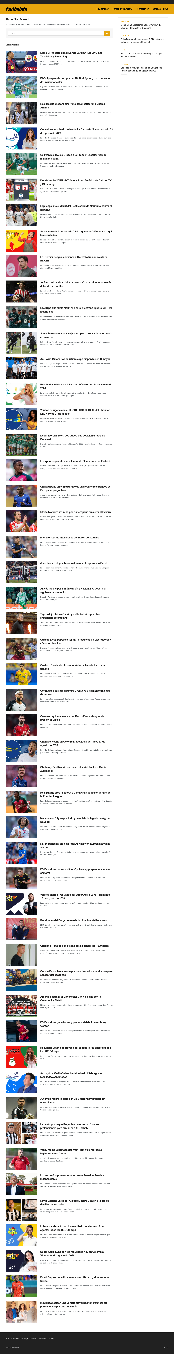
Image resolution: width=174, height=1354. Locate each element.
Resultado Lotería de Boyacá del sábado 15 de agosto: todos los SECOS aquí (75, 1049)
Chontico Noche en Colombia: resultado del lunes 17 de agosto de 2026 (72, 743)
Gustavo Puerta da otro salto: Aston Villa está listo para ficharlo (72, 667)
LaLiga (123, 50)
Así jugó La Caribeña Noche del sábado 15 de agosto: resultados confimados (71, 1075)
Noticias (157, 9)
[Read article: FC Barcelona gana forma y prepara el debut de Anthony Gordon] (21, 1031)
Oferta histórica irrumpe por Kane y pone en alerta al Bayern (75, 512)
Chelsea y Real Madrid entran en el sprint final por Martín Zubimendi (73, 769)
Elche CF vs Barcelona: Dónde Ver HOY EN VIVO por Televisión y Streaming (71, 54)
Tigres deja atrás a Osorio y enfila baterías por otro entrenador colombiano (70, 616)
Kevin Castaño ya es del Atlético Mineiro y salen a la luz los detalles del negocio (74, 1202)
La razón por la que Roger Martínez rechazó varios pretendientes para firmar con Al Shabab (69, 1126)
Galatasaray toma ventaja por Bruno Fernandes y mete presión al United (72, 718)
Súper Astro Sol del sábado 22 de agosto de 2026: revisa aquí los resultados (76, 233)
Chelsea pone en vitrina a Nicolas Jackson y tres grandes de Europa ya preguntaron (75, 488)
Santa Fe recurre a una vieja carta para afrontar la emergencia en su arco (76, 335)
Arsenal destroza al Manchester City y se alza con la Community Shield (70, 998)
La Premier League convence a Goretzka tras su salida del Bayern (74, 258)
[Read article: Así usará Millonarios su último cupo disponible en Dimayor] (21, 368)
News (165, 9)
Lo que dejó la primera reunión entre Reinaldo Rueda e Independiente (72, 1177)
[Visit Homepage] (16, 9)
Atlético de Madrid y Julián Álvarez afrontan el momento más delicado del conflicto (75, 284)
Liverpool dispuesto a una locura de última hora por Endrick (75, 461)
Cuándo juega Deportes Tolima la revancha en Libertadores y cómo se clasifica (75, 641)
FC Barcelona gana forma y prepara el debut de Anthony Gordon (73, 1024)
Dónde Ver (125, 21)
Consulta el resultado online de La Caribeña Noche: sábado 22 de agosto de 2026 (76, 131)
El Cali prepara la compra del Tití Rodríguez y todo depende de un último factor (75, 80)
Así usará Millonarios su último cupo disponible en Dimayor (75, 359)
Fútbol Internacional (123, 9)
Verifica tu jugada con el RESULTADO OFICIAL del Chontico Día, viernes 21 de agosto (75, 411)
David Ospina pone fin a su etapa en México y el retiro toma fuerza (74, 1279)
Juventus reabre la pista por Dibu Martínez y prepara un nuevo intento (72, 1100)
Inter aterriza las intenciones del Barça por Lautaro (69, 537)
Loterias (124, 64)
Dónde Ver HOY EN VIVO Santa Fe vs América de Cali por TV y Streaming (76, 182)
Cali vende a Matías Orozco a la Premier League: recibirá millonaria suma (73, 156)
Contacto (14, 1338)
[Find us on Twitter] (167, 1347)
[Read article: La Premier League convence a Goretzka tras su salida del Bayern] (21, 266)
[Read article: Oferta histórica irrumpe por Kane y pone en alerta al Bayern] (21, 521)
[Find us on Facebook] (164, 1347)
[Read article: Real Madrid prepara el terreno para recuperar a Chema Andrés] (21, 113)
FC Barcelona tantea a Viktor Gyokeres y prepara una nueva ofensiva (75, 871)
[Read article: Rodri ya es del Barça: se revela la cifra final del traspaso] (21, 929)
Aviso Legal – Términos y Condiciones (33, 1338)
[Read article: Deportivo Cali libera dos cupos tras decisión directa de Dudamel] (21, 445)
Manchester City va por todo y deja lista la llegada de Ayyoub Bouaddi (75, 820)
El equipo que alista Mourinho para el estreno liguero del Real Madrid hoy (76, 309)
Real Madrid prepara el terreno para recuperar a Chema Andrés (72, 105)
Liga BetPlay (126, 36)
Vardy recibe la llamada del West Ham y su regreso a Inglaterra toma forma (71, 1151)
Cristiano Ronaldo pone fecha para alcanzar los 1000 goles (74, 946)
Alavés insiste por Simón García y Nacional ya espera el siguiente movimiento (73, 590)
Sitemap (51, 1338)
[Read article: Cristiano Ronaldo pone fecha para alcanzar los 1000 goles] (21, 955)
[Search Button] (107, 33)
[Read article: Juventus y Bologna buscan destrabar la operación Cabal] (21, 572)
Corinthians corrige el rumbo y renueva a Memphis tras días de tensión (75, 692)
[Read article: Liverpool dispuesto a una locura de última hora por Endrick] (21, 470)
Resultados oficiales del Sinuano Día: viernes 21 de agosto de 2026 (76, 386)
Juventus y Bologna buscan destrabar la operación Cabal (73, 563)
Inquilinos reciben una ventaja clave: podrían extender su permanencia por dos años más (73, 1304)
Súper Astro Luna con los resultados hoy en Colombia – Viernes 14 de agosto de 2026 (73, 1253)
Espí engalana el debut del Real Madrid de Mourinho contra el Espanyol (76, 207)
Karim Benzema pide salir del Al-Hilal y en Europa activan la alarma (75, 845)
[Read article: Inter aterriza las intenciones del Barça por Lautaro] (21, 547)
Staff (7, 1338)
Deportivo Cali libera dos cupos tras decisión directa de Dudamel (72, 437)
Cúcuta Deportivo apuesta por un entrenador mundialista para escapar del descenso (76, 973)
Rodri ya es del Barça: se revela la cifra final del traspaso (73, 920)
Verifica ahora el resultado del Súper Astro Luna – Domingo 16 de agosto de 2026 (75, 896)
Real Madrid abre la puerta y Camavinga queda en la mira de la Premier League (75, 794)
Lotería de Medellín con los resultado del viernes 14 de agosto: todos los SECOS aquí (72, 1228)
